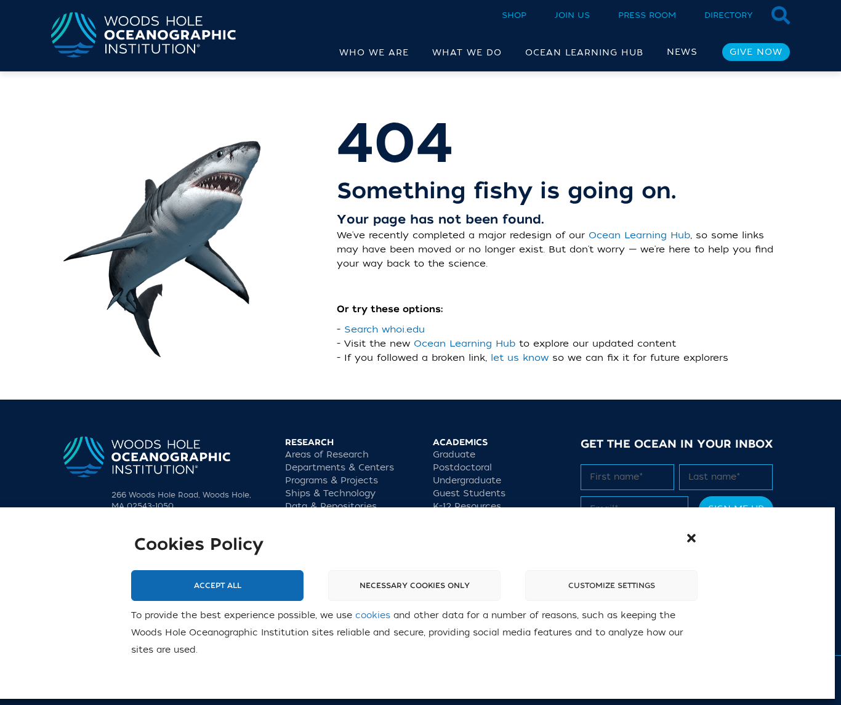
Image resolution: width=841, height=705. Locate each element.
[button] (691, 538)
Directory (728, 15)
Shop (514, 15)
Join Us (572, 15)
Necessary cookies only (415, 585)
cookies (372, 615)
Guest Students (469, 493)
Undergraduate (467, 480)
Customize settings (611, 585)
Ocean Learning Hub (639, 235)
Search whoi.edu (384, 329)
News (682, 52)
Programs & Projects (331, 480)
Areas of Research (327, 455)
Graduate (454, 455)
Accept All (217, 585)
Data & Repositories (331, 506)
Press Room (647, 15)
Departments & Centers (339, 467)
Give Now (756, 52)
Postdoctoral (462, 467)
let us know (520, 358)
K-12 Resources (467, 506)
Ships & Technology (330, 493)
